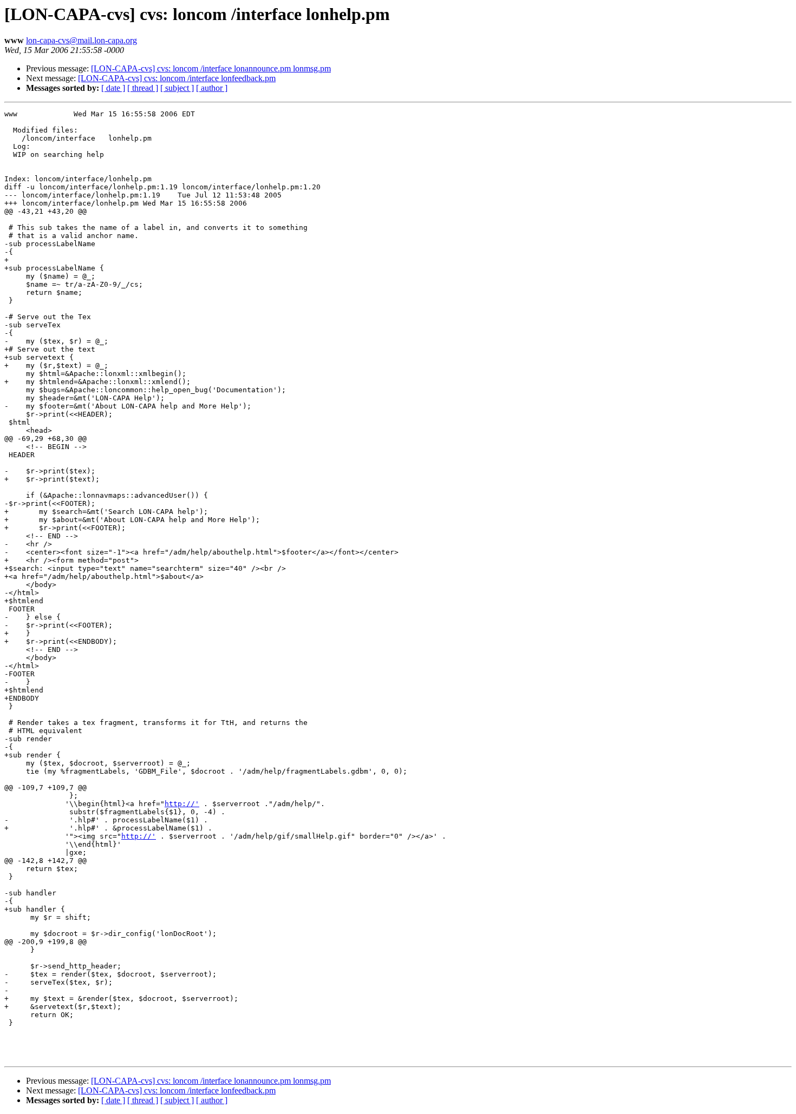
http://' (182, 804)
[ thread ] (142, 88)
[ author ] (211, 88)
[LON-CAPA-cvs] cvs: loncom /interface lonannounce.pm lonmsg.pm (211, 68)
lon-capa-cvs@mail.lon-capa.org (81, 40)
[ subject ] (177, 88)
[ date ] (113, 88)
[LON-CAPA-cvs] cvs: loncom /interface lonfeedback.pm (177, 78)
